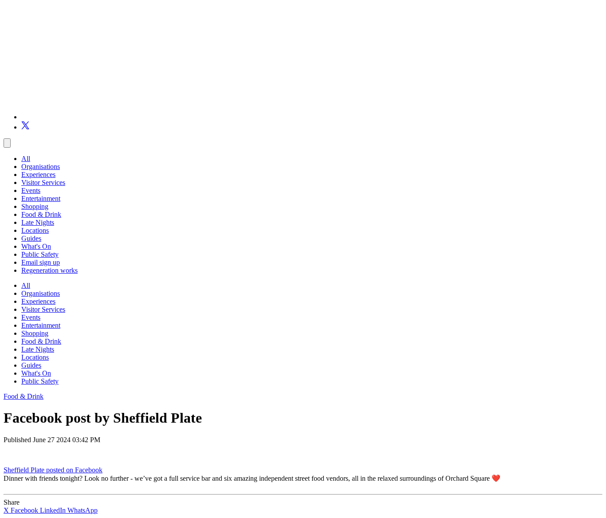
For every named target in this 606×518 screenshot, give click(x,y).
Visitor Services (43, 182)
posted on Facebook (74, 470)
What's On (36, 246)
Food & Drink (41, 214)
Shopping (34, 206)
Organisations (40, 166)
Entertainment (40, 198)
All (25, 158)
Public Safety (40, 254)
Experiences (38, 174)
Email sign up (40, 262)
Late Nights (37, 222)
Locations (35, 230)
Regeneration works (49, 270)
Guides (31, 238)
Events (30, 190)
